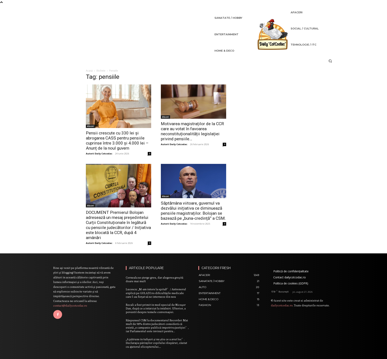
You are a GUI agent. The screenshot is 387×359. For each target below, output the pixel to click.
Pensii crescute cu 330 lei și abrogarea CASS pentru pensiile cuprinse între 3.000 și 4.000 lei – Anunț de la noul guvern (117, 141)
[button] (330, 61)
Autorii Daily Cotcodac (99, 153)
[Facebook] (57, 314)
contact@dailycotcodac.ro (70, 305)
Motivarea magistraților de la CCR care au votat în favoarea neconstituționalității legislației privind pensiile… (192, 131)
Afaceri (90, 126)
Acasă (89, 70)
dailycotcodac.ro (282, 305)
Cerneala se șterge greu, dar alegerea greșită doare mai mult (154, 279)
